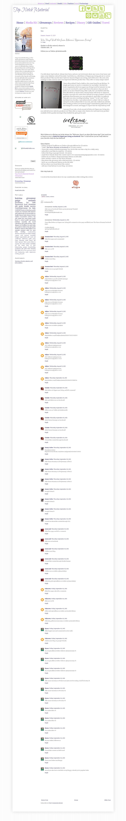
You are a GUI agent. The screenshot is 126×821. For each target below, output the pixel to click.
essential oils (26, 222)
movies (33, 206)
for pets (30, 225)
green (29, 242)
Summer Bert (49, 236)
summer (23, 230)
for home (28, 213)
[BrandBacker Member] (31, 120)
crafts (26, 240)
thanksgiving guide (23, 252)
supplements (32, 252)
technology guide (30, 210)
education (22, 233)
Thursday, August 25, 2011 (60, 236)
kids (32, 213)
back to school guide (22, 220)
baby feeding (20, 232)
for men (33, 230)
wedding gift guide (19, 253)
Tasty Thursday (19, 240)
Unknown (48, 588)
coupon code (19, 235)
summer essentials (30, 235)
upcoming (32, 220)
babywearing (18, 247)
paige (17, 200)
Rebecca (33, 242)
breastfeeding (32, 247)
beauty (23, 210)
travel (34, 222)
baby (25, 215)
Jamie (34, 218)
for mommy (23, 211)
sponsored (19, 204)
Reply (46, 214)
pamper (25, 247)
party (34, 238)
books (23, 213)
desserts (17, 233)
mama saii (48, 529)
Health (26, 206)
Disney (21, 215)
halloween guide (27, 238)
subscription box (30, 228)
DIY (21, 243)
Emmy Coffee (49, 447)
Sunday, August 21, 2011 (60, 206)
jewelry (30, 223)
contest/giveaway (21, 208)
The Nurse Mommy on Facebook (57, 147)
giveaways (19, 202)
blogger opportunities (21, 237)
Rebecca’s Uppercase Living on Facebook (66, 136)
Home (76, 800)
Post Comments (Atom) (56, 803)
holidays (17, 222)
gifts (27, 230)
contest (47, 196)
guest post (29, 250)
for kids (31, 202)
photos (20, 227)
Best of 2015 (31, 245)
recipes (17, 211)
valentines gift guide (21, 223)
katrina (18, 198)
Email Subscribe (20, 190)
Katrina (22, 91)
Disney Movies (31, 215)
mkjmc (47, 276)
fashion (17, 217)
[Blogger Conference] (25, 141)
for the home (20, 245)
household (23, 217)
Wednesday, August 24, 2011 (61, 220)
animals (17, 230)
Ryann (47, 628)
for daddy (28, 233)
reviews (52, 196)
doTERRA (33, 243)
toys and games (27, 218)
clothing (33, 233)
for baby (32, 208)
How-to (22, 250)
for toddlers (23, 225)
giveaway (31, 198)
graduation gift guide (21, 248)
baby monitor (26, 243)
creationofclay (32, 232)
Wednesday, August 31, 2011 (58, 276)
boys (25, 250)
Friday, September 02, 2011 (59, 588)
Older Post (107, 800)
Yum (42, 31)
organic (17, 243)
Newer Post (44, 800)
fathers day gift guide (29, 227)
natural (22, 228)
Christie (47, 388)
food (25, 204)
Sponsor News (23, 242)
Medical (17, 228)
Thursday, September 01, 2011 (58, 378)
